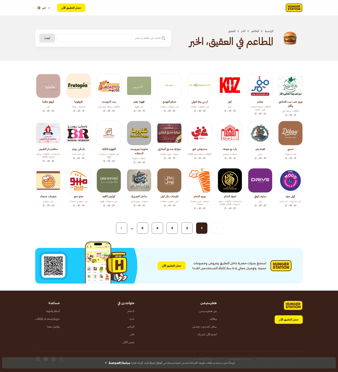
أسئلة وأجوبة (53, 311)
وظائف (213, 318)
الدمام (130, 311)
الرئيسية (269, 31)
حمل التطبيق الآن (71, 7)
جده (132, 318)
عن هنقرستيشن (208, 311)
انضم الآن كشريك (207, 334)
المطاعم (255, 31)
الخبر (243, 31)
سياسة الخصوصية (119, 362)
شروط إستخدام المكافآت (47, 318)
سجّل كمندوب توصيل (204, 326)
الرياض (130, 326)
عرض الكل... (127, 342)
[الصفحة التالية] (121, 228)
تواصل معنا (53, 326)
